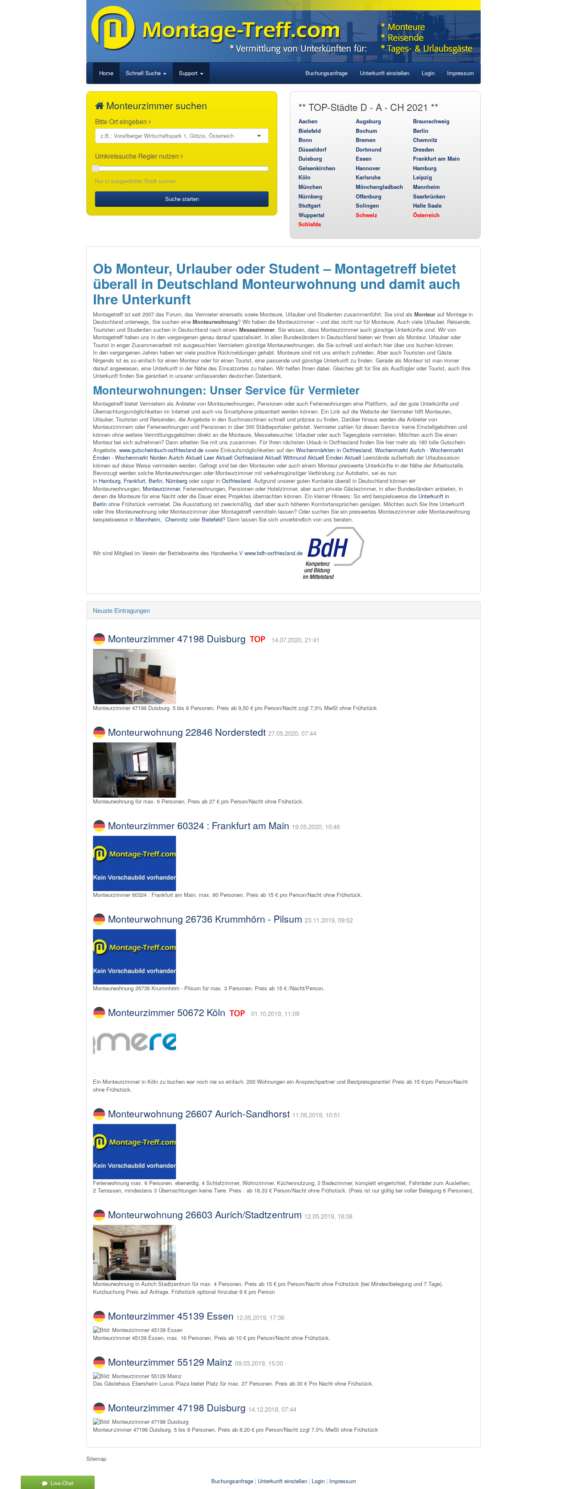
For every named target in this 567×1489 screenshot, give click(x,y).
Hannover (368, 168)
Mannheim (426, 187)
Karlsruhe (368, 177)
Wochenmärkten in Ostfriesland (333, 450)
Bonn (305, 140)
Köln (304, 177)
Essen (363, 158)
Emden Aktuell (343, 457)
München (310, 187)
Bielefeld (309, 131)
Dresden (423, 149)
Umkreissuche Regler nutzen (138, 155)
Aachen (308, 121)
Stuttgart (309, 205)
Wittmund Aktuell (303, 457)
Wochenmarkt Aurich (400, 450)
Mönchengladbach (379, 187)
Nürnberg (310, 196)
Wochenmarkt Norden (141, 457)
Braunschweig (431, 121)
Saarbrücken (429, 196)
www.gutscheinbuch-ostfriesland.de (161, 450)
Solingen (367, 205)
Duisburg (310, 158)
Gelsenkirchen (316, 168)
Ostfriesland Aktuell (257, 457)
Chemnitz (425, 140)
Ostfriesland (236, 481)
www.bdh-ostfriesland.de (273, 553)
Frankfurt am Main (436, 158)
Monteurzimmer (161, 488)
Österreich (426, 215)
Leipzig (422, 177)
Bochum (366, 131)
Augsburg (368, 121)
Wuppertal (311, 215)
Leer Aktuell (218, 457)
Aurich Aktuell (185, 457)
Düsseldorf (312, 149)
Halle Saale (427, 205)
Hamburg (425, 168)
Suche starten (182, 199)
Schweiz (366, 215)
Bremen (366, 140)
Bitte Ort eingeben (122, 121)
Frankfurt (134, 481)
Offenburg (368, 196)
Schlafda (309, 224)
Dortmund (368, 149)
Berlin (420, 131)
